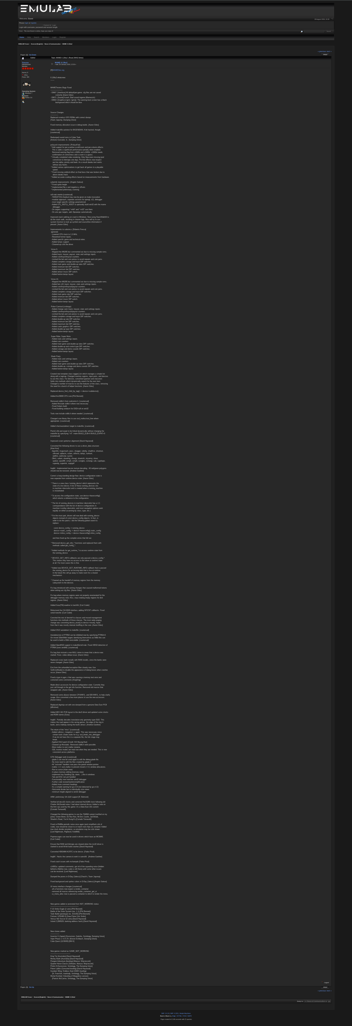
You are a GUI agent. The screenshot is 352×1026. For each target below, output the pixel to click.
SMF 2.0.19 (165, 1013)
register (33, 23)
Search (36, 37)
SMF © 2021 (174, 1013)
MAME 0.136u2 (61, 63)
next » (329, 51)
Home (22, 37)
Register (63, 37)
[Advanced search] (302, 31)
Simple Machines (185, 1013)
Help (29, 37)
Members (45, 37)
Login (54, 37)
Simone (25, 63)
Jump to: (300, 1001)
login (26, 23)
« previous (322, 51)
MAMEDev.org (58, 70)
